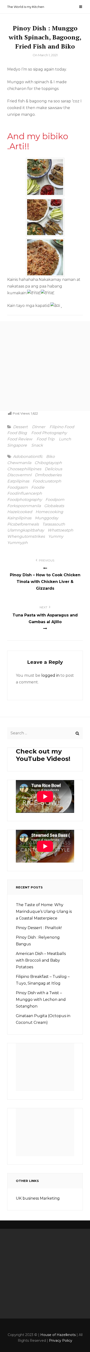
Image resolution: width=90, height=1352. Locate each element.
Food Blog (17, 433)
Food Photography (49, 433)
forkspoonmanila (24, 506)
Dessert (20, 427)
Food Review (19, 439)
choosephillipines (24, 469)
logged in (50, 675)
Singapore (17, 445)
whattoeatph (60, 530)
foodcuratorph (47, 481)
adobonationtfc (28, 456)
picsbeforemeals (23, 524)
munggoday (46, 518)
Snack (37, 445)
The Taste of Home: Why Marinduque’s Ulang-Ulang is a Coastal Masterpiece (44, 911)
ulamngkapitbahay (25, 530)
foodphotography (24, 500)
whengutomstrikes (26, 536)
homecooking (49, 512)
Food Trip (45, 439)
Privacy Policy (60, 1340)
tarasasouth (53, 524)
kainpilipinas (19, 518)
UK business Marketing (38, 1198)
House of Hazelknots (58, 1335)
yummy (55, 536)
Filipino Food (61, 427)
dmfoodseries (48, 475)
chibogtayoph (48, 463)
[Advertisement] (45, 366)
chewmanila (19, 463)
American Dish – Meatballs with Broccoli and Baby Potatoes (41, 960)
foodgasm (17, 487)
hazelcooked (19, 512)
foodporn (54, 500)
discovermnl (19, 475)
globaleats (54, 506)
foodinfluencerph (24, 493)
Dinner (38, 427)
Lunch (65, 439)
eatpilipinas (18, 481)
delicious (53, 469)
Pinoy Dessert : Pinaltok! (39, 927)
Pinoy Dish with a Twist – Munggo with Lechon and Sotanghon (41, 999)
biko (50, 456)
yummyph (17, 543)
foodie (37, 487)
